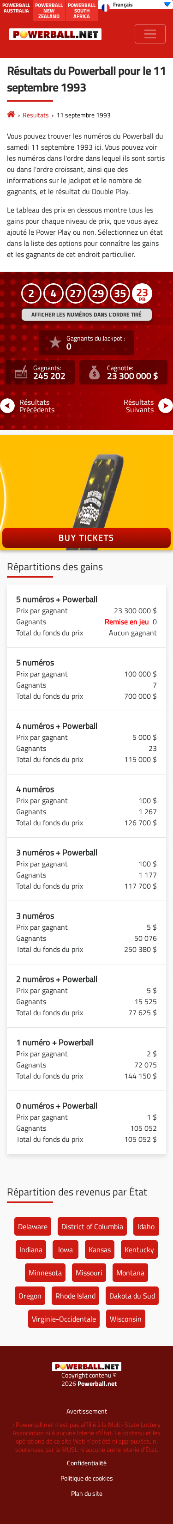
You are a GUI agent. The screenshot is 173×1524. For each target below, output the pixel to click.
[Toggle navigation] (150, 33)
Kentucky (139, 1249)
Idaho (146, 1226)
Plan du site (86, 1493)
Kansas (100, 1249)
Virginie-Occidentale (64, 1318)
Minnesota (45, 1272)
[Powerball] (11, 115)
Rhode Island (75, 1295)
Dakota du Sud (132, 1295)
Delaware (33, 1226)
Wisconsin (126, 1318)
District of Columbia (92, 1226)
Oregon (30, 1295)
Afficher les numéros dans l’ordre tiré (86, 314)
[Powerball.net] (55, 34)
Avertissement (86, 1411)
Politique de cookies (86, 1478)
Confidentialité (87, 1463)
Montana (130, 1272)
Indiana (30, 1249)
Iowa (65, 1249)
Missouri (89, 1272)
